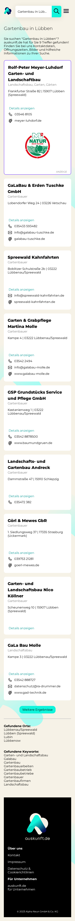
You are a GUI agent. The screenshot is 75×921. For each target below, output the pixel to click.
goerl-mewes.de (26, 565)
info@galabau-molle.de (32, 367)
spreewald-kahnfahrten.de (34, 302)
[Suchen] (56, 11)
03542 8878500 (26, 436)
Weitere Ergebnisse (37, 710)
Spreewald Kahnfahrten (33, 257)
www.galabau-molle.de (31, 374)
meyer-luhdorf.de (28, 120)
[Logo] (6, 10)
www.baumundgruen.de (33, 443)
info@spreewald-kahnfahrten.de (39, 295)
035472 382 (22, 502)
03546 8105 (23, 114)
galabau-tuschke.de (29, 239)
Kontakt (14, 855)
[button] (66, 11)
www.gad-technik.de (30, 692)
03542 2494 (23, 361)
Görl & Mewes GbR (27, 520)
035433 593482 (25, 226)
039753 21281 (24, 559)
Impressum (17, 862)
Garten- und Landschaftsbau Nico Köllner (30, 589)
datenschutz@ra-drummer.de (37, 686)
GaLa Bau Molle (24, 645)
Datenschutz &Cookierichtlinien (21, 870)
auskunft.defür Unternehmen (21, 887)
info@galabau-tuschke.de (34, 232)
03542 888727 (24, 680)
